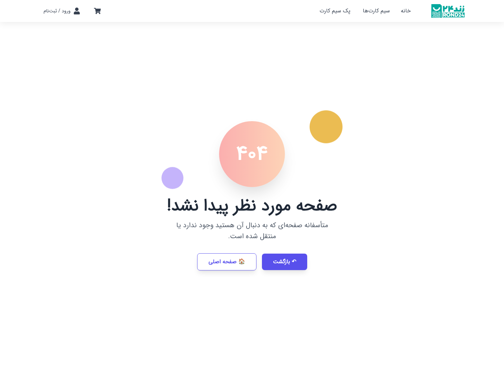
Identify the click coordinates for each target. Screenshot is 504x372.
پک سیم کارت (335, 11)
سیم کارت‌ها (376, 11)
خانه (406, 11)
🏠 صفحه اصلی (226, 261)
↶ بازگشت (284, 261)
